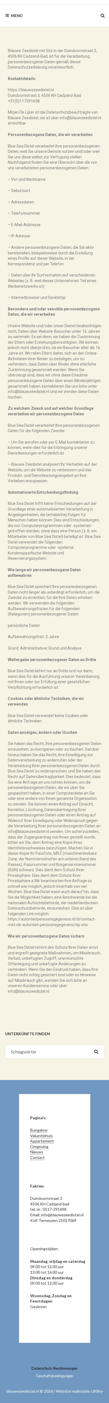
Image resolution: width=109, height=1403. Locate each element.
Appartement (42, 1141)
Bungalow (39, 1130)
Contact (37, 1157)
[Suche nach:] (54, 1052)
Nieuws (36, 1151)
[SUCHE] (96, 1052)
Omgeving (39, 1146)
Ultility (97, 1391)
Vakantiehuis (41, 1135)
